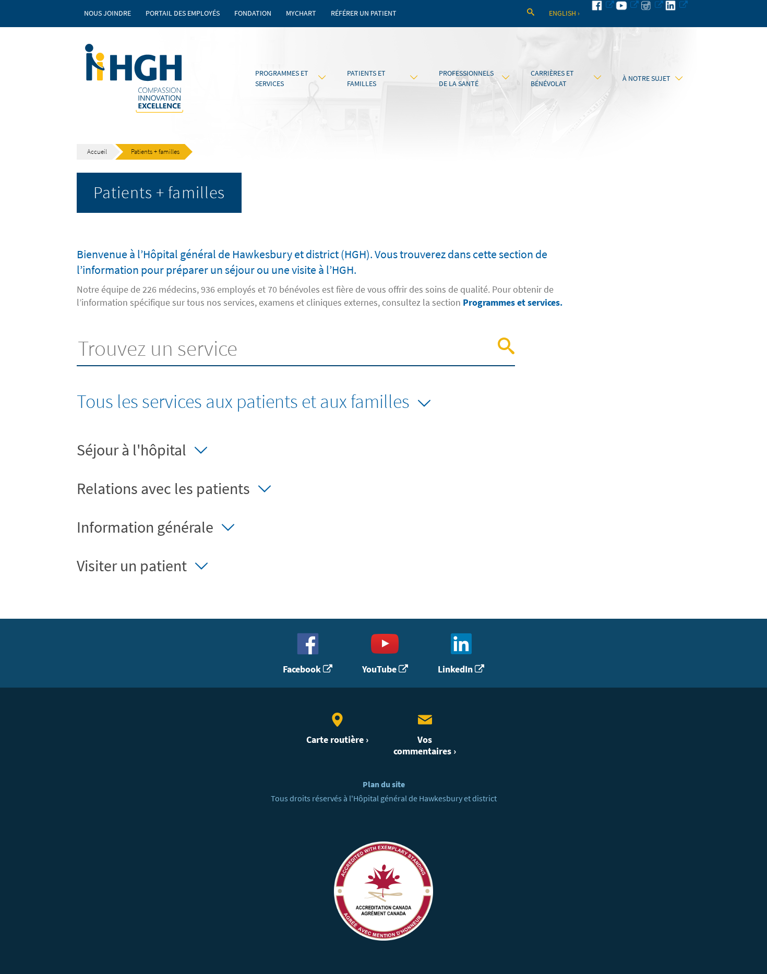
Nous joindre (107, 13)
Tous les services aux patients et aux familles (243, 401)
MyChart (301, 13)
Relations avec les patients (163, 488)
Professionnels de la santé (466, 78)
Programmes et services (281, 78)
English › (564, 13)
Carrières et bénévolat (552, 78)
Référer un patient (364, 13)
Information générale (145, 527)
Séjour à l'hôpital (131, 450)
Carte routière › (337, 739)
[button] (506, 346)
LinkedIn (456, 669)
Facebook (303, 669)
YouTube (380, 669)
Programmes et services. (512, 302)
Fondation (252, 13)
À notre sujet (646, 78)
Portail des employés (183, 13)
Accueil (97, 151)
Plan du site (384, 784)
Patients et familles (366, 78)
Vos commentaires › (424, 745)
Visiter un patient (132, 566)
